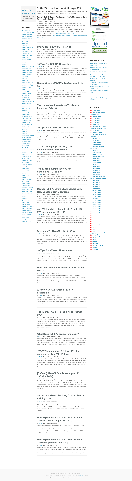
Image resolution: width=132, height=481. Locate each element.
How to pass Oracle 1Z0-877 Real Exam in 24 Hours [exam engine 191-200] (59, 419)
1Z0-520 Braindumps (27, 72)
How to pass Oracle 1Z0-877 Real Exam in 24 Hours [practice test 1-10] (59, 441)
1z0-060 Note (25, 132)
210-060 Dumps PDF (27, 191)
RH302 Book (25, 130)
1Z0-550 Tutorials (26, 199)
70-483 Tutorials (26, 128)
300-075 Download (26, 40)
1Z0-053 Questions (27, 34)
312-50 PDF (25, 44)
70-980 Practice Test (27, 116)
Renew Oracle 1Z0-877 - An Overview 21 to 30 (60, 84)
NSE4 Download (26, 143)
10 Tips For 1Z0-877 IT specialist (54, 64)
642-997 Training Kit (27, 189)
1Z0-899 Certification (27, 210)
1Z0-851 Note (25, 63)
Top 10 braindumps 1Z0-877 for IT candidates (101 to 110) (55, 170)
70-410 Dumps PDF (27, 51)
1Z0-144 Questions (27, 174)
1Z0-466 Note (25, 202)
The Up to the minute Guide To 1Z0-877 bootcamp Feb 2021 (58, 107)
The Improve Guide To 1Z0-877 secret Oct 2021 (59, 313)
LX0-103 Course (26, 220)
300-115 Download (26, 109)
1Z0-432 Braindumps (27, 212)
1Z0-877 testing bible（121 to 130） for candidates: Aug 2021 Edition (58, 352)
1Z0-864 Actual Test (27, 122)
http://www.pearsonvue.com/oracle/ (65, 33)
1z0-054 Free (25, 216)
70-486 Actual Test (26, 158)
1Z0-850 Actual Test (27, 88)
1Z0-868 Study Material (28, 206)
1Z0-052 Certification (27, 70)
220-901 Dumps (26, 133)
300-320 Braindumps (27, 38)
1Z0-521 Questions (27, 208)
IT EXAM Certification (29, 12)
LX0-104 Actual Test (27, 193)
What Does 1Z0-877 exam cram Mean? (58, 333)
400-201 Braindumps (27, 107)
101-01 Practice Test (27, 221)
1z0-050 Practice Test (27, 187)
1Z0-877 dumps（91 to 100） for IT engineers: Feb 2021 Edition (56, 148)
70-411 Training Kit (26, 118)
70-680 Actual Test (26, 53)
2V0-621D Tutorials (27, 164)
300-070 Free (25, 111)
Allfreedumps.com (79, 477)
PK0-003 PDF (25, 112)
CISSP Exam (25, 91)
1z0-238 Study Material (28, 101)
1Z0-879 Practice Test (27, 47)
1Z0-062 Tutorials (26, 93)
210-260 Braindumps (27, 141)
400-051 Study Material (28, 67)
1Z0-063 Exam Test (27, 160)
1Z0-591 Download (26, 214)
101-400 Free (25, 145)
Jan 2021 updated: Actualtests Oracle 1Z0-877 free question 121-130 (60, 210)
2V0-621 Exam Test (27, 124)
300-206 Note (25, 97)
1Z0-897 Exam (25, 197)
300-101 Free (25, 76)
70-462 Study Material (27, 172)
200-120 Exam (25, 162)
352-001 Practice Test (27, 82)
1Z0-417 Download (26, 179)
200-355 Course (26, 45)
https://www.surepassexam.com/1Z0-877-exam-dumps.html (70, 39)
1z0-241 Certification (27, 176)
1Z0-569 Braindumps (27, 177)
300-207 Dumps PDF (27, 120)
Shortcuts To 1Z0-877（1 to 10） (54, 46)
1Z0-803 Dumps (26, 65)
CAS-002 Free (25, 42)
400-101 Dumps (26, 30)
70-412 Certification (27, 105)
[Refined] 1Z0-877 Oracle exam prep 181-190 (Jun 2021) (59, 374)
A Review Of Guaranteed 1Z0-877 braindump (55, 291)
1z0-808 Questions (27, 68)
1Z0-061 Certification (27, 139)
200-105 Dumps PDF (27, 156)
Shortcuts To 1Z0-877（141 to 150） (56, 231)
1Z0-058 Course (26, 114)
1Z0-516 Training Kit (27, 49)
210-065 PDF (25, 218)
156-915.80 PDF (26, 183)
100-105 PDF (25, 78)
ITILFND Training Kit (27, 84)
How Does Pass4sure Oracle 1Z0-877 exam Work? (60, 269)
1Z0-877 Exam (25, 57)
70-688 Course (25, 185)
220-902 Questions (27, 103)
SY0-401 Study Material (28, 32)
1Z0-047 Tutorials (26, 59)
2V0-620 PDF (25, 147)
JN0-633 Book (25, 200)
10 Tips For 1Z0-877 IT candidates (55, 127)
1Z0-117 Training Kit (27, 155)
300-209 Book (25, 95)
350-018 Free (25, 181)
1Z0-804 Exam (25, 126)
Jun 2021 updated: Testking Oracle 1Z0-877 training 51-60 (60, 397)
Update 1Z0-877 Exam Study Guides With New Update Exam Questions (59, 190)
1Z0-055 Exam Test (27, 89)
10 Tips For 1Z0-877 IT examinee (54, 250)
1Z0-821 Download (26, 74)
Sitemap (81, 475)
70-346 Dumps (25, 170)
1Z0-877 (40, 49)
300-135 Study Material (28, 135)
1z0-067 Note (25, 168)
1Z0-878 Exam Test (27, 55)
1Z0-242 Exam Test (27, 195)
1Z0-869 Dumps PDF (27, 86)
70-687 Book (25, 166)
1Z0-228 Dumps (26, 204)
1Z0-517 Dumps (26, 99)
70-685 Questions (26, 137)
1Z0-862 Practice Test (27, 153)
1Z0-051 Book (25, 61)
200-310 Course (26, 80)
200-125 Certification (27, 36)
